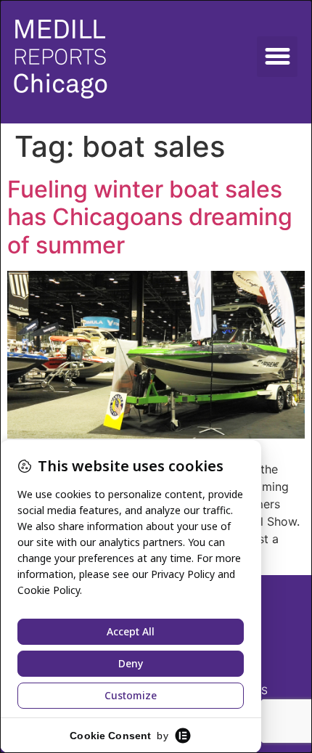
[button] (277, 56)
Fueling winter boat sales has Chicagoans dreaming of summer (149, 217)
